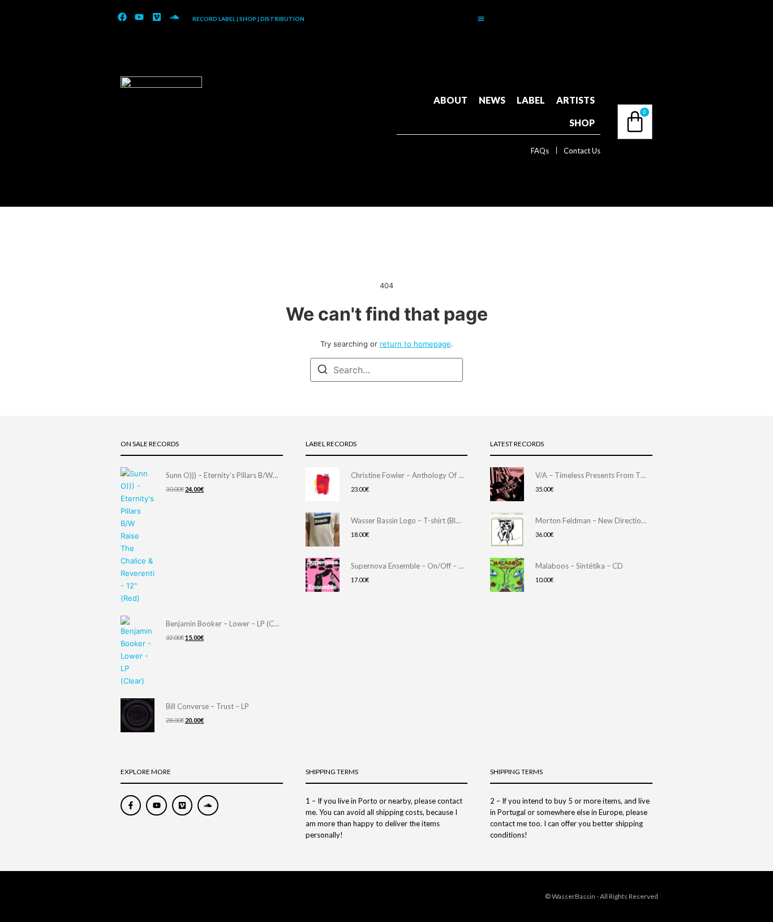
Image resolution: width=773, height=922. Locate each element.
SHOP (582, 122)
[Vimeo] (156, 17)
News (492, 100)
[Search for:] (386, 370)
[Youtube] (139, 17)
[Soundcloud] (174, 17)
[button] (481, 19)
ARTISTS (575, 100)
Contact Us (582, 150)
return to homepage (415, 343)
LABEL (531, 100)
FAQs (540, 150)
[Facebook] (122, 17)
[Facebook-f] (131, 805)
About (450, 100)
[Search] (322, 371)
